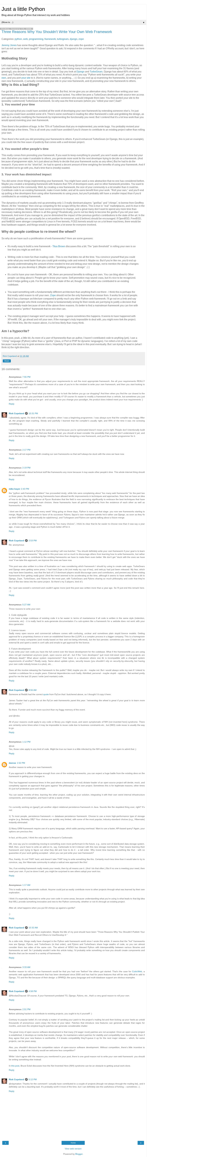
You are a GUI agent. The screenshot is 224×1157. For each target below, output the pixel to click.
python (18, 39)
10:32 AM (33, 927)
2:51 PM (26, 1009)
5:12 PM (33, 1079)
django (73, 39)
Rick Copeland (16, 413)
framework (50, 39)
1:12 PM (26, 742)
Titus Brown (58, 246)
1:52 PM (21, 763)
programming (36, 39)
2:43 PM (25, 489)
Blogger (79, 1154)
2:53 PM (33, 540)
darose (12, 763)
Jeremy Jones (9, 45)
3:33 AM (26, 967)
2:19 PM (26, 467)
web (25, 39)
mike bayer (14, 489)
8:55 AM (33, 690)
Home (73, 1143)
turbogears (63, 39)
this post (15, 1066)
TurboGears (96, 71)
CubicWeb (137, 971)
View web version (73, 1148)
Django (80, 71)
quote (46, 694)
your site (25, 78)
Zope (53, 295)
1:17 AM (26, 885)
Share (6, 361)
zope (81, 39)
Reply (11, 404)
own (4, 78)
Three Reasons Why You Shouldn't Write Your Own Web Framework (57, 32)
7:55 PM (26, 377)
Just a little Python (23, 9)
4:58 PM (33, 991)
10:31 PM (33, 413)
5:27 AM (26, 604)
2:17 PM (26, 450)
